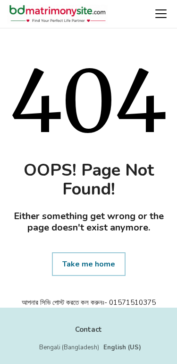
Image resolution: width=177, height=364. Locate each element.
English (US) (122, 347)
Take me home (88, 264)
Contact (88, 329)
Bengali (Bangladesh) (69, 347)
